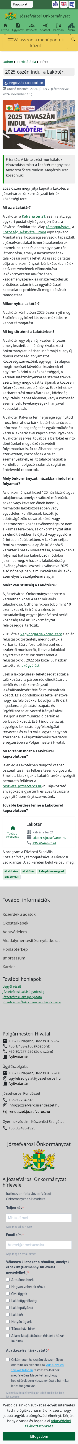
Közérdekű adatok (19, 914)
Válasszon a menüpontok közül (38, 42)
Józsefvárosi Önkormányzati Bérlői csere (32, 1002)
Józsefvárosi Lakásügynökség (23, 992)
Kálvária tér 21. (34, 216)
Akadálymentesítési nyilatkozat (31, 940)
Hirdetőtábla (26, 62)
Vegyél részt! (12, 986)
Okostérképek (15, 923)
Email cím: (14, 1235)
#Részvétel (12, 877)
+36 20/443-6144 (44, 843)
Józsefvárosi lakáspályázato (22, 997)
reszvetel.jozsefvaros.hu (22, 786)
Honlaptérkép (15, 949)
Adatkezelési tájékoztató (27, 1350)
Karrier (9, 966)
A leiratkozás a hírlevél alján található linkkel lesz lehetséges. (35, 1394)
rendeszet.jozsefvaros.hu (29, 1111)
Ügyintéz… (18, 29)
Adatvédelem (15, 931)
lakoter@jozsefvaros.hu (49, 838)
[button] (73, 40)
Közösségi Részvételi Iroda (24, 232)
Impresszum (14, 958)
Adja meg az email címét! (21, 1253)
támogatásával (58, 226)
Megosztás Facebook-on (25, 83)
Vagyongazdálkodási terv (41, 634)
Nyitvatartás (19, 1056)
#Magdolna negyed (51, 871)
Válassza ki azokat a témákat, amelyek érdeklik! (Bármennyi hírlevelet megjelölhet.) (38, 1267)
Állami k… (71, 32)
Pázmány (58, 32)
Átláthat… (45, 29)
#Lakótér (28, 871)
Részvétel (31, 29)
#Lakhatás (11, 871)
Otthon (5, 29)
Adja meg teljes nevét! (19, 1226)
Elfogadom (39, 1436)
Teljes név (14, 1208)
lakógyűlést (30, 665)
